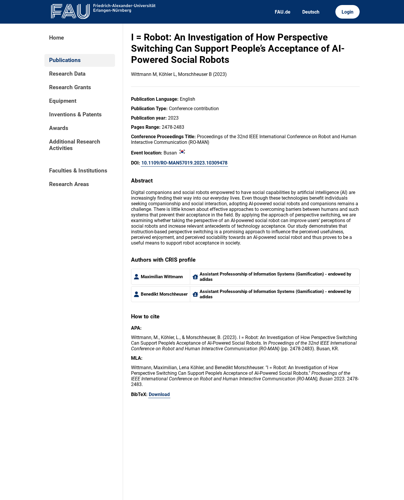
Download (159, 394)
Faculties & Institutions (78, 170)
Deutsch (310, 12)
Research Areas (69, 184)
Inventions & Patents (75, 114)
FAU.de (282, 12)
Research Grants (70, 87)
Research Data (67, 74)
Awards (58, 128)
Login (347, 12)
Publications (65, 60)
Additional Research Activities (74, 145)
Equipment (62, 101)
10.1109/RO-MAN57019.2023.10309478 (184, 163)
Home (56, 38)
